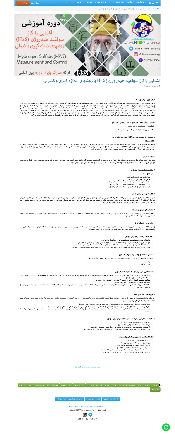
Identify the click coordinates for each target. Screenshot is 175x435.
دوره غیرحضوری (39, 385)
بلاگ (109, 3)
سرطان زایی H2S (110, 385)
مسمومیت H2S (52, 385)
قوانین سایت (73, 406)
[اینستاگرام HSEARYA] (84, 415)
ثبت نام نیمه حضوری (111, 399)
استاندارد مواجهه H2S (94, 385)
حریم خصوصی (94, 406)
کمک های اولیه (79, 385)
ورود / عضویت (23, 3)
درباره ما (103, 406)
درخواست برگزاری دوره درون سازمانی (69, 399)
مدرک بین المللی (25, 385)
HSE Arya (155, 389)
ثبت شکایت (83, 406)
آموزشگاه (141, 3)
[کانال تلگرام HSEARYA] (90, 415)
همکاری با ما (87, 3)
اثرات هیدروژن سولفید (127, 385)
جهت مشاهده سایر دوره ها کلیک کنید (87, 367)
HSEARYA (153, 3)
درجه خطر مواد (66, 385)
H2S (139, 385)
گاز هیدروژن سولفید (150, 385)
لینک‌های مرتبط (100, 3)
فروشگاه (130, 3)
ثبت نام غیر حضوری (93, 399)
